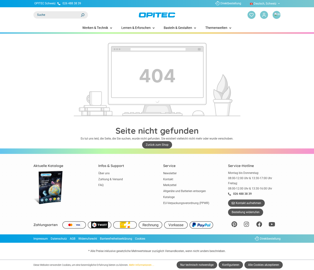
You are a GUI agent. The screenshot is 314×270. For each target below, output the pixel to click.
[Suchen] (82, 15)
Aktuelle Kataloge (48, 166)
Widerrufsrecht (87, 238)
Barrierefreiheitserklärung (116, 238)
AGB (72, 238)
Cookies (140, 238)
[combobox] (57, 15)
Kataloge (169, 197)
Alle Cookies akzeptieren (263, 265)
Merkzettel (169, 185)
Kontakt (168, 179)
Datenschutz (59, 238)
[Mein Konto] (264, 15)
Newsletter (170, 173)
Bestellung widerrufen (245, 212)
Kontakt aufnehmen (248, 203)
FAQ (101, 185)
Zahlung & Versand (110, 179)
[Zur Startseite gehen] (157, 15)
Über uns (104, 173)
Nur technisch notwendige (197, 265)
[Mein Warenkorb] (277, 15)
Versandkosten (174, 251)
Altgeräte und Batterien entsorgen (184, 191)
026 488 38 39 (72, 3)
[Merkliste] (251, 15)
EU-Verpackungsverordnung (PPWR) (186, 203)
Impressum (40, 238)
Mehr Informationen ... (141, 264)
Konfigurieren (230, 265)
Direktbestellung (230, 3)
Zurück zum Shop (157, 144)
